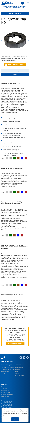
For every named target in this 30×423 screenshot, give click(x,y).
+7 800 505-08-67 (7, 404)
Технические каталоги (7, 394)
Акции (17, 373)
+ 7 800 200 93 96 (15, 334)
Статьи (3, 373)
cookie (19, 410)
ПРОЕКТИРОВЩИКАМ (7, 365)
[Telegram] (21, 357)
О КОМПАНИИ (19, 365)
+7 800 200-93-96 (7, 401)
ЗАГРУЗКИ (4, 384)
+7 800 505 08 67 (15, 339)
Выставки (17, 381)
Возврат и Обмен (5, 392)
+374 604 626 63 (7, 407)
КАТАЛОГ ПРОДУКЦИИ (7, 361)
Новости (17, 369)
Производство (19, 367)
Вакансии (17, 379)
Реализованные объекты (7, 369)
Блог (16, 371)
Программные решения (7, 367)
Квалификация (5, 371)
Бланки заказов (5, 390)
